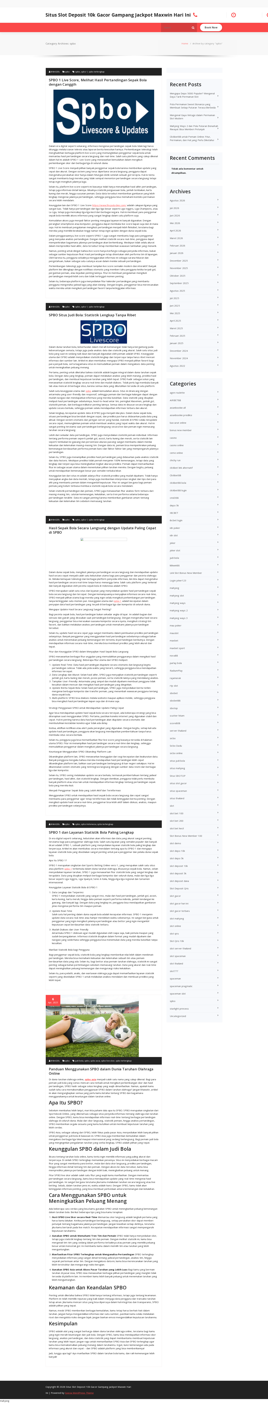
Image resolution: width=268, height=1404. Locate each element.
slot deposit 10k (179, 865)
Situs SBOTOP (177, 775)
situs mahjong (177, 768)
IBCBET (174, 512)
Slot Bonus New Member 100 (186, 835)
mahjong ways (177, 603)
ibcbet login (176, 520)
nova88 (174, 655)
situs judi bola (177, 760)
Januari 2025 (176, 343)
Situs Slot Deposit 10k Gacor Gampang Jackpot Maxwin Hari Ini (118, 15)
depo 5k (174, 505)
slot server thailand (180, 948)
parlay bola (176, 663)
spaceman (175, 978)
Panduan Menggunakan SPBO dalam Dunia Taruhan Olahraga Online (101, 1071)
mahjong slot (177, 595)
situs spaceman (178, 790)
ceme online (176, 452)
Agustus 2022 (177, 365)
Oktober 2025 (177, 275)
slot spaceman (178, 956)
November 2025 (179, 268)
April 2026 (175, 230)
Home (184, 43)
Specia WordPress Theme (79, 1392)
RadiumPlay (176, 670)
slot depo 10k (177, 850)
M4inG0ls (55, 71)
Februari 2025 (177, 335)
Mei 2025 (175, 313)
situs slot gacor (178, 783)
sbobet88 (175, 700)
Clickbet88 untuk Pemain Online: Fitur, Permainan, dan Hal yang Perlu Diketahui (192, 138)
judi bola (79, 1060)
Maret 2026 (176, 238)
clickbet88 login (178, 490)
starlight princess (179, 1008)
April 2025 (175, 320)
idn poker (175, 527)
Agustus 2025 (177, 290)
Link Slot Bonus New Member (186, 572)
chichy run (175, 460)
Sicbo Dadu (176, 745)
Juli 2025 (174, 298)
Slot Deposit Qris (179, 888)
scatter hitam (177, 715)
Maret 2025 (176, 328)
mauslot (174, 633)
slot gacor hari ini (179, 903)
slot (172, 805)
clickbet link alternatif (181, 467)
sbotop (174, 708)
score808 (175, 723)
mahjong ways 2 (179, 610)
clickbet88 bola (178, 482)
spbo (67, 71)
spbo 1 (84, 71)
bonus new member (181, 430)
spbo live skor (108, 1060)
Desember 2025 (179, 260)
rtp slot (174, 685)
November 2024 (179, 358)
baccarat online (178, 422)
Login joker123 (178, 580)
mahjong (174, 587)
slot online (175, 925)
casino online (177, 445)
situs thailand (177, 798)
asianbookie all (178, 407)
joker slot (175, 550)
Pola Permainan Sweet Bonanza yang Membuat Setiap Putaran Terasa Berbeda (193, 106)
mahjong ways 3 (179, 618)
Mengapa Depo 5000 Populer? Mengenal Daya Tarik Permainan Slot (192, 95)
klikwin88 (175, 565)
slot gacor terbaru (180, 910)
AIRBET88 (175, 400)
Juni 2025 (175, 305)
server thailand (178, 730)
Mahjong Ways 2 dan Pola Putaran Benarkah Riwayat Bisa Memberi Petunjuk (194, 127)
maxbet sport (177, 648)
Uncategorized (178, 1016)
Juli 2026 (174, 208)
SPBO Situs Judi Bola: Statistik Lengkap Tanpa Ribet (92, 315)
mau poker (175, 625)
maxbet (174, 640)
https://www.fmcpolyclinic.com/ (109, 205)
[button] (193, 27)
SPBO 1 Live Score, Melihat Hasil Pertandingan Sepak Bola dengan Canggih (98, 82)
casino (173, 437)
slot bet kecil (177, 828)
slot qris (174, 933)
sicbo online (176, 753)
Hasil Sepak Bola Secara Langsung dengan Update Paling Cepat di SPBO (102, 530)
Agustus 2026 (177, 200)
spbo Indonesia (88, 824)
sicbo (173, 738)
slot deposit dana (179, 880)
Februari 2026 (177, 245)
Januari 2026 (176, 253)
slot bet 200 (176, 820)
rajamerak (175, 678)
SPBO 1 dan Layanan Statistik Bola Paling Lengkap (91, 832)
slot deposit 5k (178, 873)
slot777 (174, 971)
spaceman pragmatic (181, 986)
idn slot (174, 535)
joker (172, 542)
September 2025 (179, 283)
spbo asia (95, 1060)
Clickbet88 (175, 475)
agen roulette (177, 392)
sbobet (174, 693)
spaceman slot (178, 993)
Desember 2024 (179, 350)
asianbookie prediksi (181, 415)
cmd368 (174, 497)
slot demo (175, 843)
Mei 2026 (175, 223)
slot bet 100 (176, 813)
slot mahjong (177, 918)
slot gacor (175, 895)
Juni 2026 (175, 215)
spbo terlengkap (97, 71)
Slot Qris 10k (177, 941)
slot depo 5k (176, 858)
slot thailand (176, 963)
